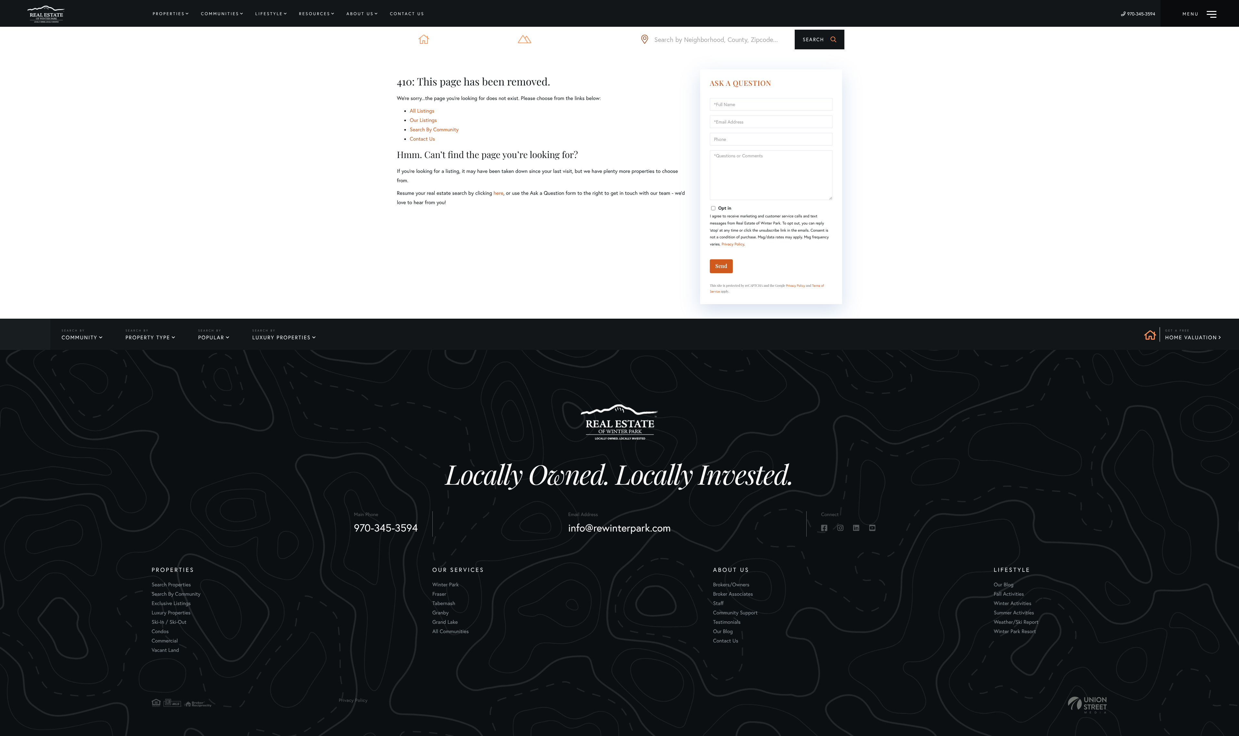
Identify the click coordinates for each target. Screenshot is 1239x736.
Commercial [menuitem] (165, 640)
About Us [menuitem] (360, 13)
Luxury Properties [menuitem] (171, 612)
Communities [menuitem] (220, 13)
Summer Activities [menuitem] (1014, 612)
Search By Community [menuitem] (176, 594)
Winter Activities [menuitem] (1012, 603)
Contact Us (422, 138)
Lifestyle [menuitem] (269, 13)
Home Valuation (1191, 337)
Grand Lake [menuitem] (445, 622)
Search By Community (434, 129)
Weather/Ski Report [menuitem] (1016, 622)
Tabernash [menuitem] (443, 603)
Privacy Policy (732, 244)
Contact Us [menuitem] (407, 13)
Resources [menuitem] (314, 13)
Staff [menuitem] (718, 603)
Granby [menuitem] (440, 612)
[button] (819, 39)
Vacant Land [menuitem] (165, 650)
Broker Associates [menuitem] (733, 594)
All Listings (422, 110)
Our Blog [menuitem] (723, 631)
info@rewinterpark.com (619, 527)
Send (721, 266)
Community (79, 337)
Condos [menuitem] (160, 631)
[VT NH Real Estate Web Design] (1087, 705)
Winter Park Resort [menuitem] (1015, 631)
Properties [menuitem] (169, 13)
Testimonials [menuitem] (726, 622)
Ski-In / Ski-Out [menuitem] (169, 622)
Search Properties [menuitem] (171, 584)
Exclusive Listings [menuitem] (171, 603)
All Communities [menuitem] (450, 631)
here (498, 193)
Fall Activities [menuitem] (1009, 594)
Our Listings (423, 120)
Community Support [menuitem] (735, 612)
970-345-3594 (1141, 14)
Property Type (148, 337)
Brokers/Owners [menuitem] (731, 584)
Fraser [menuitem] (439, 594)
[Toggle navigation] (1199, 13)
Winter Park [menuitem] (445, 584)
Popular (211, 337)
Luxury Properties (281, 337)
